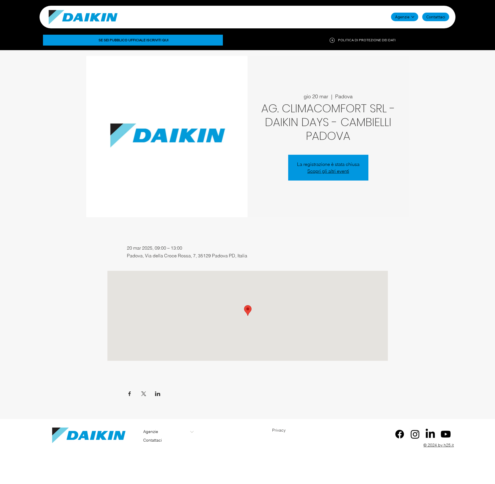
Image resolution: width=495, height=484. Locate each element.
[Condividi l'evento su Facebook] (129, 393)
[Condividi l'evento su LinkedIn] (157, 393)
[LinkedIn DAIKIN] (430, 434)
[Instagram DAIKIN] (415, 434)
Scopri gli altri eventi (328, 171)
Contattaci (152, 440)
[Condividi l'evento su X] (143, 393)
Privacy (279, 430)
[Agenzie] (192, 432)
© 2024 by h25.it (438, 445)
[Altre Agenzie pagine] (412, 16)
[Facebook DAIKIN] (399, 434)
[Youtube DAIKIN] (445, 434)
